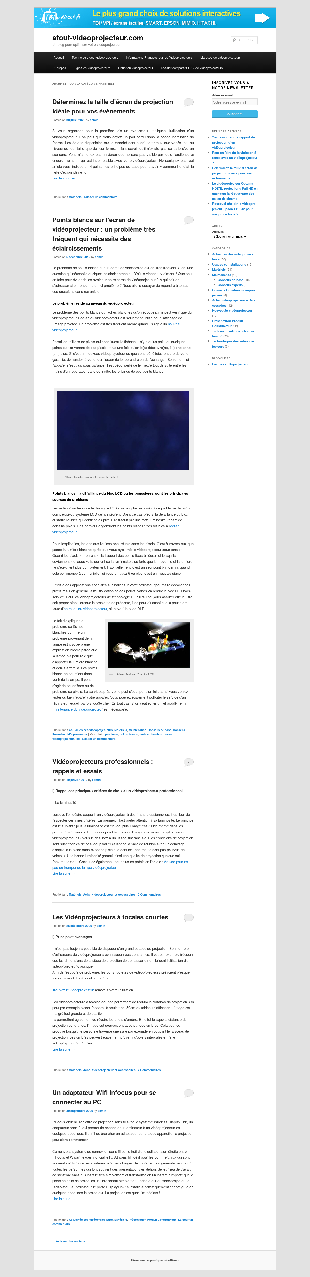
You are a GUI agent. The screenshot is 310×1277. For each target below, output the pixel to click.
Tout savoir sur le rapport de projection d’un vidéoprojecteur (233, 142)
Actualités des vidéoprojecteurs (91, 730)
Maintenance (137, 730)
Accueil (59, 57)
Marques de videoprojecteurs (220, 57)
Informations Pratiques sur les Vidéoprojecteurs (159, 57)
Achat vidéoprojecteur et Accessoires (109, 894)
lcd (78, 738)
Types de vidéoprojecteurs (92, 67)
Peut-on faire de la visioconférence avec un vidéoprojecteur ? (234, 157)
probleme (111, 734)
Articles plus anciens (68, 1241)
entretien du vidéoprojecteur (85, 608)
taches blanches (151, 734)
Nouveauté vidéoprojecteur (232, 310)
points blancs (129, 734)
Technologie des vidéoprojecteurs (95, 57)
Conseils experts (230, 285)
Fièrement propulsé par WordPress (155, 1260)
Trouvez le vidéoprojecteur (73, 989)
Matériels (75, 197)
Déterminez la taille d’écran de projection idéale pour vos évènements (235, 172)
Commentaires (149, 894)
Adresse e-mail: (223, 95)
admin (94, 120)
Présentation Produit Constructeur (152, 1219)
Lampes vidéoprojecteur (230, 364)
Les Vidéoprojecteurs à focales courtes (110, 916)
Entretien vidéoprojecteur (135, 67)
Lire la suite (63, 177)
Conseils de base (159, 730)
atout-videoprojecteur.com (97, 37)
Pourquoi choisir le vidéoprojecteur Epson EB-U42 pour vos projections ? (234, 208)
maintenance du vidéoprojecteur (77, 708)
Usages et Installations (229, 264)
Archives (218, 231)
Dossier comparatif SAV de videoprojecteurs (192, 67)
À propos (60, 67)
